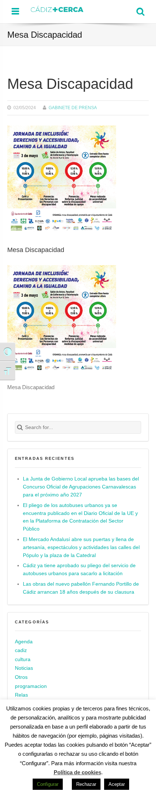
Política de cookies (77, 772)
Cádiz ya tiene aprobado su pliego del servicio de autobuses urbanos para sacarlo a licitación (79, 569)
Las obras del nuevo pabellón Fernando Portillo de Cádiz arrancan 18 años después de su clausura (81, 588)
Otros (21, 677)
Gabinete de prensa (73, 107)
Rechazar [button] (86, 784)
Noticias (24, 668)
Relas (21, 695)
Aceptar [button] (116, 784)
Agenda (24, 641)
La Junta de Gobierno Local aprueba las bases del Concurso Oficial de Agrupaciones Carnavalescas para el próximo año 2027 (81, 487)
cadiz (21, 650)
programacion (31, 686)
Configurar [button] (47, 784)
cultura (22, 659)
